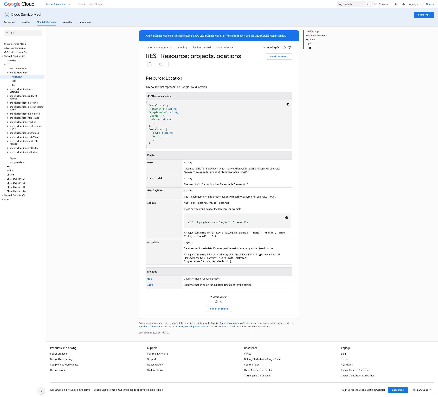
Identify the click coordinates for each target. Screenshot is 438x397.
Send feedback (279, 56)
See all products (58, 353)
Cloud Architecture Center (258, 370)
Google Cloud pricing (61, 359)
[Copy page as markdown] (161, 64)
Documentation (164, 47)
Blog (343, 353)
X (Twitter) (347, 364)
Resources (85, 21)
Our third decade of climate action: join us (140, 389)
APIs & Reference (46, 21)
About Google (57, 389)
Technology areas (56, 4)
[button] (22, 56)
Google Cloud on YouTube (355, 370)
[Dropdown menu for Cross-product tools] (106, 4)
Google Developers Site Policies (194, 326)
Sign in (430, 4)
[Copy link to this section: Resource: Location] (185, 79)
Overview (10, 21)
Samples (68, 21)
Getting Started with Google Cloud (262, 359)
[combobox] (354, 4)
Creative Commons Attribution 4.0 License (231, 323)
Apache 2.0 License (148, 326)
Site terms (85, 389)
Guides (26, 21)
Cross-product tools (90, 4)
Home (149, 47)
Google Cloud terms (104, 389)
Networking (182, 47)
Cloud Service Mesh (26, 14)
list (150, 284)
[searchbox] (23, 33)
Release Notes (155, 364)
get (149, 278)
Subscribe (398, 389)
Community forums (157, 353)
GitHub (247, 353)
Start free (424, 14)
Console (384, 4)
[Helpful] (284, 47)
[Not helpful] (289, 47)
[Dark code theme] (288, 104)
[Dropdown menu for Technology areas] (70, 4)
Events (344, 359)
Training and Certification (257, 375)
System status (155, 370)
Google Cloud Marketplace (64, 364)
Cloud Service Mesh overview (270, 35)
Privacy (72, 389)
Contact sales (57, 370)
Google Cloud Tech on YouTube (358, 375)
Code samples (252, 364)
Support (151, 359)
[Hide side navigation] (41, 390)
